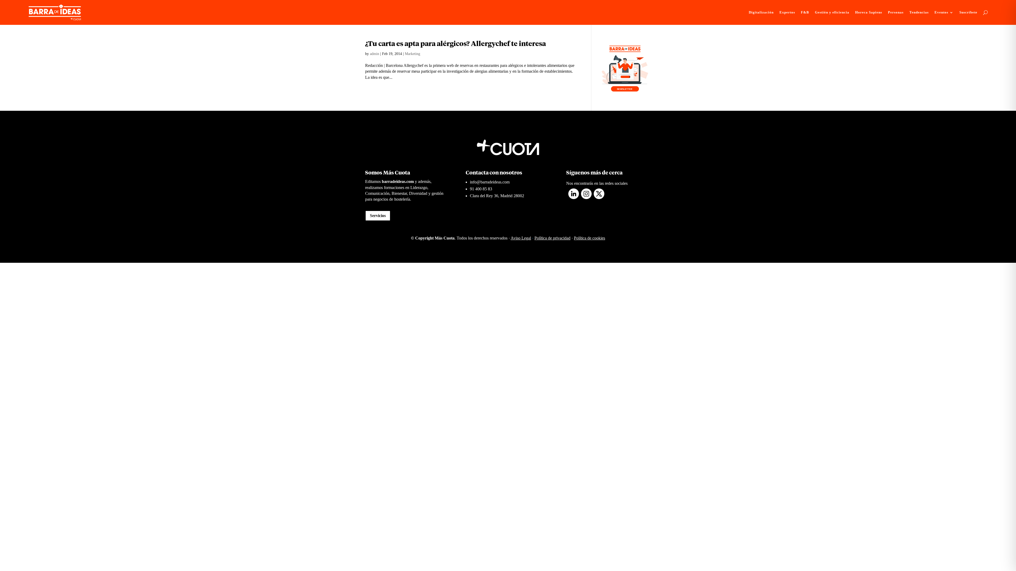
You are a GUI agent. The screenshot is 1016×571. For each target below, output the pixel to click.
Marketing (412, 54)
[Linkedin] (573, 197)
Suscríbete (968, 12)
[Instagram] (586, 197)
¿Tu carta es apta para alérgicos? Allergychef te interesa (455, 44)
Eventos (941, 12)
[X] (599, 197)
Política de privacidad (552, 238)
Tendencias (919, 12)
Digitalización (761, 12)
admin (374, 54)
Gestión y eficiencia (832, 12)
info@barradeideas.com (490, 182)
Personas (896, 12)
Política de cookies (589, 238)
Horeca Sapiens (868, 12)
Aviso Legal (521, 238)
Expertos (787, 12)
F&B (805, 12)
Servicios (378, 215)
